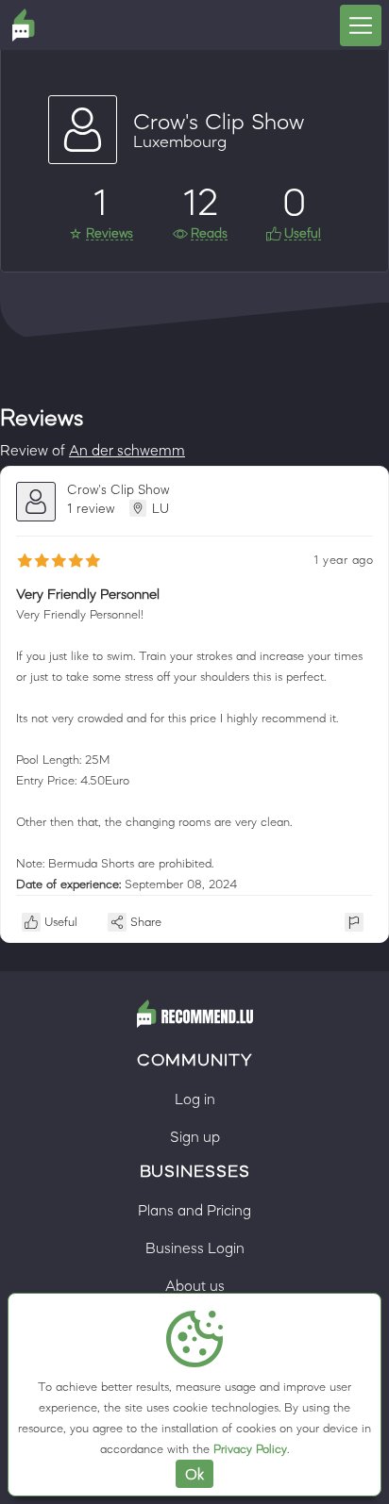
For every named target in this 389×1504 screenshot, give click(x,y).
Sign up (195, 1136)
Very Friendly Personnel (88, 594)
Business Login (195, 1247)
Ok (194, 1473)
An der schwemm (127, 449)
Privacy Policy (250, 1449)
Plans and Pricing (194, 1209)
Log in (195, 1098)
